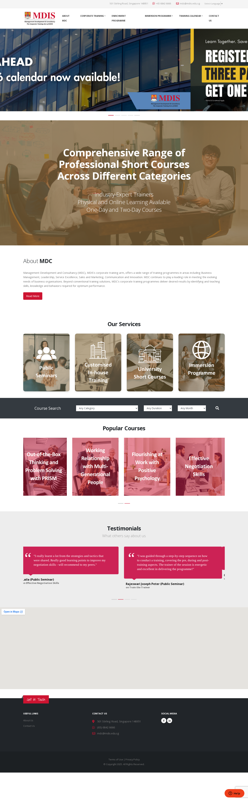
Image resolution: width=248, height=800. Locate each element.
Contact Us (214, 18)
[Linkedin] (169, 711)
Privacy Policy (132, 750)
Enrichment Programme (119, 18)
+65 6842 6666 (163, 3)
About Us (28, 711)
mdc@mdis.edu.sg (190, 3)
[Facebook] (163, 711)
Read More (32, 296)
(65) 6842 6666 (106, 718)
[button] (18, 74)
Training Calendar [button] (190, 15)
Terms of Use (116, 750)
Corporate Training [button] (92, 15)
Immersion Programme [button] (158, 15)
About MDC (66, 18)
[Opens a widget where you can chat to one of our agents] (234, 793)
